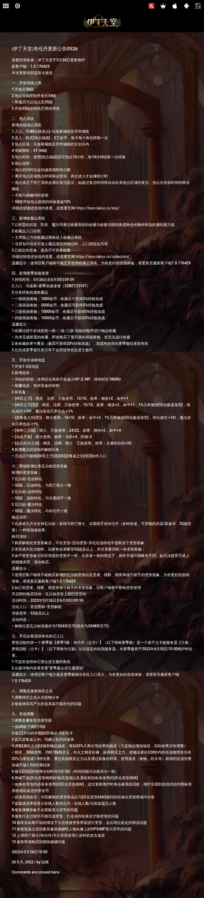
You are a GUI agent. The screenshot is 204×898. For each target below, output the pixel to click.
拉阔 (45, 862)
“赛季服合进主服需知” (66, 668)
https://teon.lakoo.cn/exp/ (98, 208)
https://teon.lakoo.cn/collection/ (102, 256)
